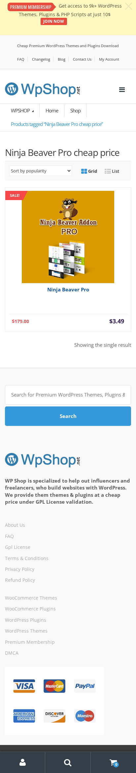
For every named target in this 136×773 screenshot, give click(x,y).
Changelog (41, 59)
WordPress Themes (26, 631)
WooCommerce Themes (31, 598)
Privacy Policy (19, 569)
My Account (109, 59)
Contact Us (82, 59)
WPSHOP (21, 110)
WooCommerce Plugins (30, 609)
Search (68, 416)
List (115, 171)
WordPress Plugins (25, 620)
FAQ (20, 59)
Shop (75, 110)
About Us (15, 525)
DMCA (11, 653)
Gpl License (17, 547)
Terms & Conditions (27, 558)
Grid (92, 171)
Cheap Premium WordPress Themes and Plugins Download (68, 45)
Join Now (53, 21)
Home (52, 110)
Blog (61, 59)
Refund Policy (20, 580)
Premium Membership (30, 642)
